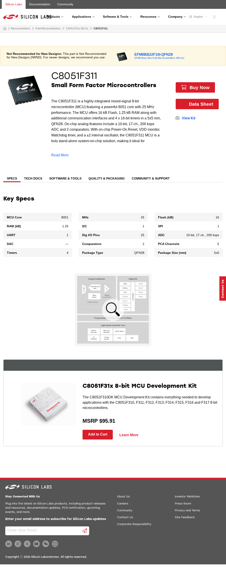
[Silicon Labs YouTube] (36, 544)
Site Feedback (185, 517)
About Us (123, 496)
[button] (222, 288)
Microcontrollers (20, 28)
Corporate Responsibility (134, 524)
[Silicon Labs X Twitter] (27, 544)
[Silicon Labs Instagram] (18, 544)
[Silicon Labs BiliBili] (55, 544)
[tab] (12, 179)
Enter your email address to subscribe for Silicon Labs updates (55, 519)
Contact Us (125, 517)
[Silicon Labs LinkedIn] (8, 544)
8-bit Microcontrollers (48, 28)
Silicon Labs (13, 4)
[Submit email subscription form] (85, 530)
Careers (122, 503)
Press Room (183, 503)
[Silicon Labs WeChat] (45, 544)
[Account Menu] (215, 17)
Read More (60, 155)
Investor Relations (187, 496)
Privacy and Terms (187, 510)
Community (65, 4)
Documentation (39, 4)
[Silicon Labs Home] (4, 29)
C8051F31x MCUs (77, 28)
